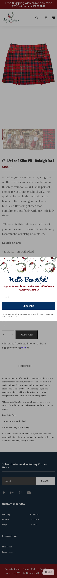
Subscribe (28, 305)
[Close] (54, 260)
